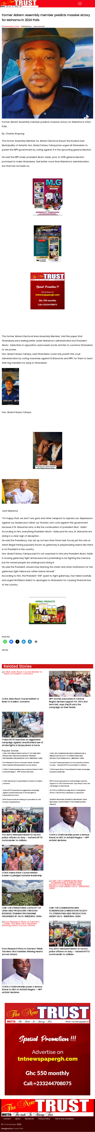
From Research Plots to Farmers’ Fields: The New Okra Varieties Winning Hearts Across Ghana (21, 763)
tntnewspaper (9, 1124)
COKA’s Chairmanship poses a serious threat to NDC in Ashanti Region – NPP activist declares (23, 770)
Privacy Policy (44, 1118)
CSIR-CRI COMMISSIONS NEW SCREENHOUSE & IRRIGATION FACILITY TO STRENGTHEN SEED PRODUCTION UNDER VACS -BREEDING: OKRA (68, 755)
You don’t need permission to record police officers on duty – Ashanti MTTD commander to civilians (69, 763)
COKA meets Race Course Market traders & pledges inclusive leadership (22, 874)
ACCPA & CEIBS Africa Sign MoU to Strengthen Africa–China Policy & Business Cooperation (67, 791)
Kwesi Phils (18, 1128)
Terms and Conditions (64, 1118)
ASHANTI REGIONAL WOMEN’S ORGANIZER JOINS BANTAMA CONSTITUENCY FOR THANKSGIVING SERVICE (68, 802)
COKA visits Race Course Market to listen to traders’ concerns (20, 700)
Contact (7, 1118)
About (17, 1118)
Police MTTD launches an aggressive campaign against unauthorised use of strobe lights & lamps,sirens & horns (22, 742)
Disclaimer (29, 1118)
